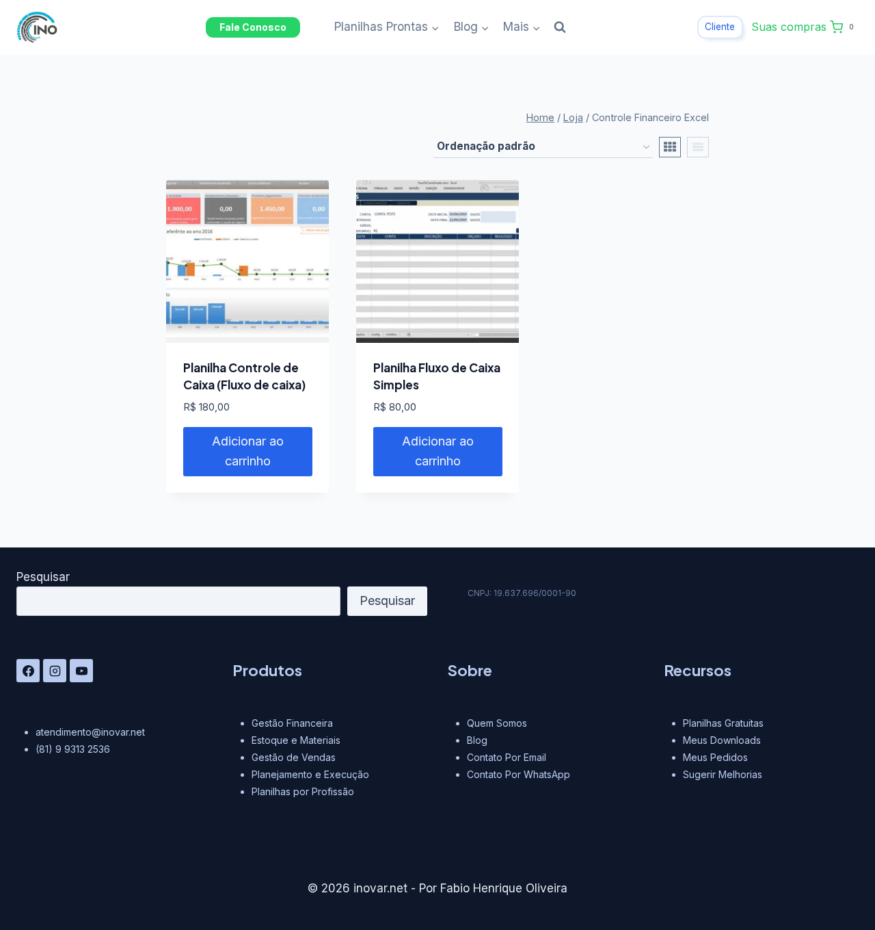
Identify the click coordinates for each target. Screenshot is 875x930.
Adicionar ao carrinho (248, 451)
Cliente (720, 26)
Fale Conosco (252, 27)
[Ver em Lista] (698, 147)
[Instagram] (54, 670)
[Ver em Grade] (670, 147)
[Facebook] (28, 670)
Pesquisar (43, 577)
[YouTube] (81, 670)
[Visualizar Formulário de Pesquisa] (560, 27)
